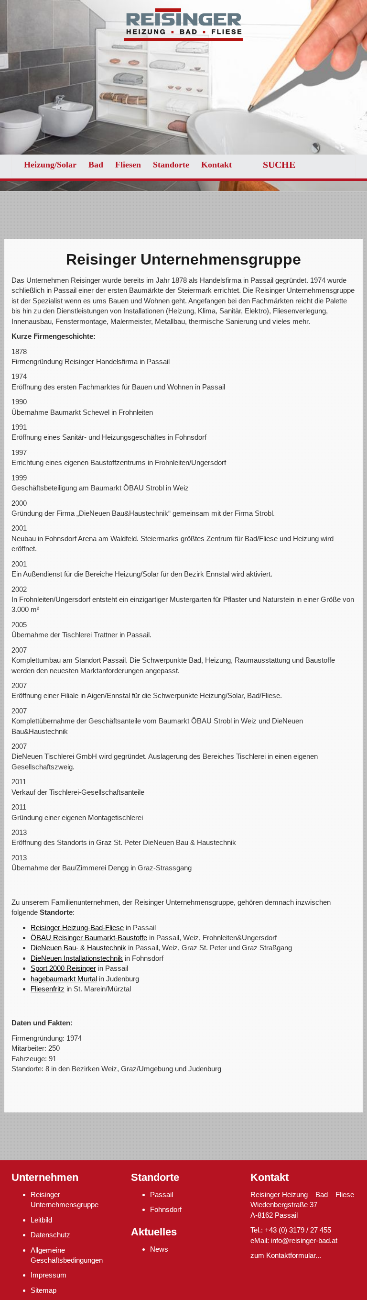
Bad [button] (95, 164)
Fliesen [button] (128, 164)
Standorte (155, 1177)
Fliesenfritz (48, 989)
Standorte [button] (171, 164)
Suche (279, 164)
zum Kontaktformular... (285, 1255)
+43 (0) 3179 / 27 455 (298, 1230)
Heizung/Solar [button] (50, 164)
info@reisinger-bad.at (304, 1240)
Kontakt (216, 164)
